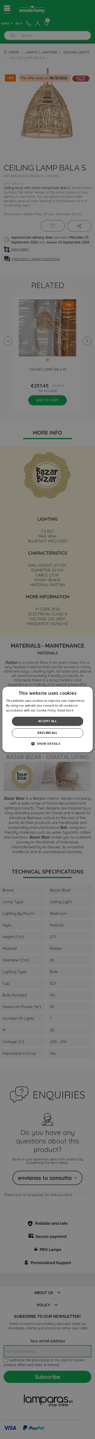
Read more (65, 710)
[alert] (47, 719)
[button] (47, 743)
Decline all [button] (47, 733)
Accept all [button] (47, 721)
